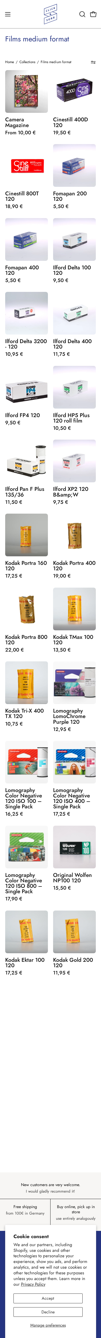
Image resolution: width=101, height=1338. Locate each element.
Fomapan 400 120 (22, 270)
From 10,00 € (20, 132)
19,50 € (62, 132)
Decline (48, 1312)
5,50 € (61, 206)
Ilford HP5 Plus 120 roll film (71, 417)
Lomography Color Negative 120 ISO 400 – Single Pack (71, 798)
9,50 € (60, 280)
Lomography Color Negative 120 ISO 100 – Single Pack (23, 798)
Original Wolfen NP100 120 (72, 877)
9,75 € (60, 502)
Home (9, 62)
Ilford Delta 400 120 (72, 343)
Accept (48, 1298)
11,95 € (61, 972)
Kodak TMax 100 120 (73, 639)
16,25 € (14, 813)
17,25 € (13, 575)
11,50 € (13, 502)
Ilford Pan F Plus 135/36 (24, 491)
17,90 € (13, 898)
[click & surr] (50, 14)
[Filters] (93, 62)
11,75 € (61, 354)
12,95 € (62, 729)
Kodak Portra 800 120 (26, 639)
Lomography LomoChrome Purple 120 (69, 716)
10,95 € (14, 354)
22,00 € (14, 649)
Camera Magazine (17, 122)
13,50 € (62, 649)
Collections (27, 62)
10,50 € (62, 428)
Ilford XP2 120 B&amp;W (70, 491)
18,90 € (14, 206)
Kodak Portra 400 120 (74, 565)
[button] (81, 14)
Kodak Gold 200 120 (73, 962)
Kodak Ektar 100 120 (25, 962)
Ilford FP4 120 (22, 415)
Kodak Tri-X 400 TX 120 (24, 713)
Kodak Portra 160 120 (26, 565)
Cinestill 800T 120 (22, 196)
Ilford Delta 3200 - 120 (26, 343)
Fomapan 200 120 (70, 196)
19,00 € (62, 575)
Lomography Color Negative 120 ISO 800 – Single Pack (23, 883)
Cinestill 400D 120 (70, 122)
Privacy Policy (33, 1284)
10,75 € (14, 723)
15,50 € (62, 887)
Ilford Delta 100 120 (72, 270)
